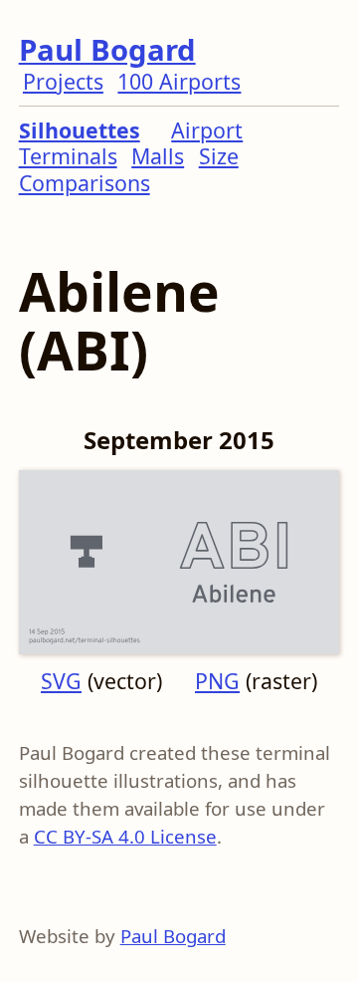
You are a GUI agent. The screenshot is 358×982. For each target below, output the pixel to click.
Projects (63, 81)
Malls (157, 155)
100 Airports (179, 81)
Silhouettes (79, 130)
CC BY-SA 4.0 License (125, 836)
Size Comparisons (129, 169)
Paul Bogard (107, 50)
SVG (61, 680)
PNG (217, 680)
